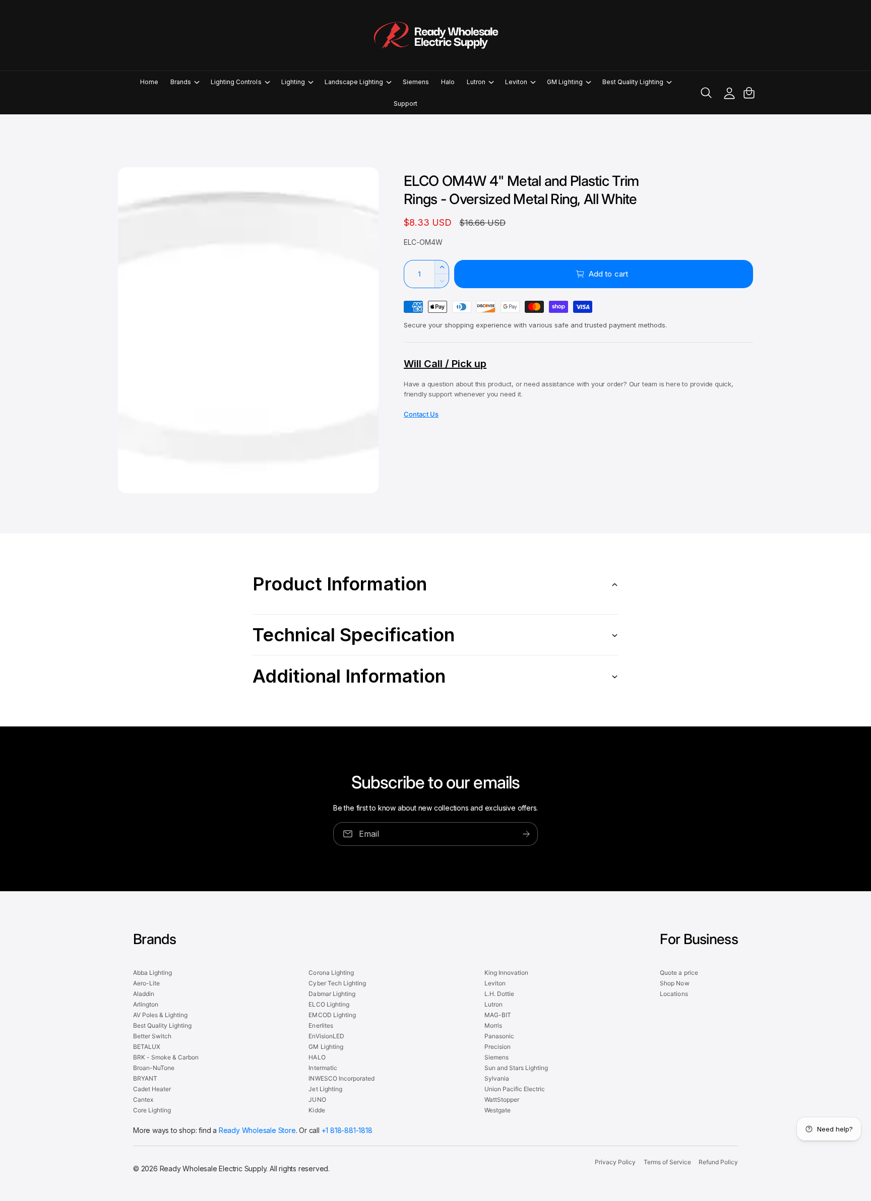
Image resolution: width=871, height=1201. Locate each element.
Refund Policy (718, 1162)
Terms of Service (667, 1162)
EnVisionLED (326, 1036)
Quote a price (679, 972)
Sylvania (496, 1078)
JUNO (317, 1099)
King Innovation (506, 972)
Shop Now (674, 983)
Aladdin (143, 993)
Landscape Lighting (354, 82)
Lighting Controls (236, 82)
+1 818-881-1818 (347, 1130)
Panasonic (499, 1036)
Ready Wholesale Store (257, 1130)
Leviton (516, 82)
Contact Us (421, 414)
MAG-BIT (497, 1015)
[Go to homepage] (435, 35)
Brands (180, 82)
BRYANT (145, 1078)
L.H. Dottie (499, 993)
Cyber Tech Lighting (336, 983)
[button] (184, 82)
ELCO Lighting (328, 1004)
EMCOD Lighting (331, 1015)
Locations (674, 993)
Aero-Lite (146, 983)
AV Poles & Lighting (160, 1015)
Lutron (476, 82)
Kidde (316, 1110)
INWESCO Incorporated (341, 1078)
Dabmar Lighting (331, 993)
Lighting (293, 82)
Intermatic (322, 1068)
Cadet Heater (152, 1089)
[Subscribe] (526, 834)
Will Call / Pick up (445, 364)
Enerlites (320, 1025)
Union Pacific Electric (514, 1089)
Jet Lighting (325, 1089)
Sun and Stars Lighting (516, 1068)
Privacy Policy (615, 1162)
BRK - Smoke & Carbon (166, 1057)
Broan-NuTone (153, 1068)
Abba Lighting (152, 972)
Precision (497, 1046)
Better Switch (152, 1036)
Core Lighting (152, 1110)
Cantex (143, 1099)
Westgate (497, 1110)
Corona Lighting (330, 972)
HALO (316, 1057)
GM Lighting (564, 82)
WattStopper (501, 1099)
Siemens (496, 1057)
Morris (493, 1025)
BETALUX (146, 1046)
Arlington (145, 1004)
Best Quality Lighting (632, 82)
